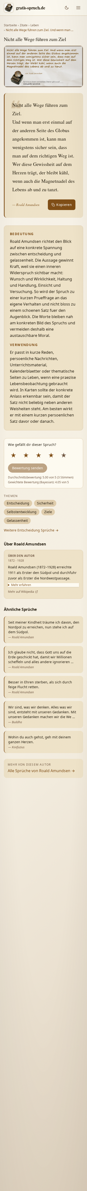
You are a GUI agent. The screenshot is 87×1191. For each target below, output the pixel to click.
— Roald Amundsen (25, 204)
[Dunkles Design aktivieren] (67, 8)
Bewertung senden (27, 468)
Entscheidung (18, 503)
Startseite (10, 25)
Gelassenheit (17, 520)
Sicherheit (45, 503)
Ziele (48, 512)
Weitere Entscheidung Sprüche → (31, 530)
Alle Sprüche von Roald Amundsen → (41, 770)
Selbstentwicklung (21, 512)
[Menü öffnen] (78, 8)
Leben (34, 25)
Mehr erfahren (21, 585)
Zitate (24, 25)
